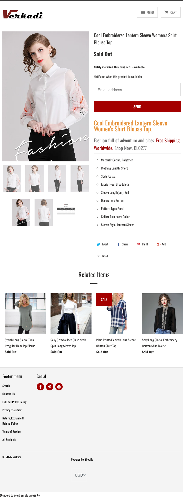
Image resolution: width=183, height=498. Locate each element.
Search (6, 385)
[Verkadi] (22, 13)
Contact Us (8, 393)
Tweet (105, 244)
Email (105, 256)
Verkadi (17, 456)
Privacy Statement (12, 410)
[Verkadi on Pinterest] (49, 386)
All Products (9, 439)
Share (125, 244)
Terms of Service (11, 431)
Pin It (145, 244)
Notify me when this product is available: (120, 67)
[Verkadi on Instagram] (59, 386)
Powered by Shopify (82, 459)
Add (164, 244)
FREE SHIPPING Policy (14, 401)
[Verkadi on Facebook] (40, 386)
